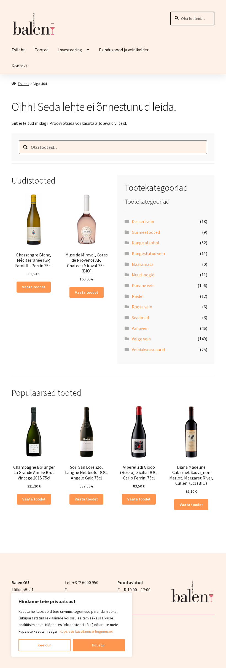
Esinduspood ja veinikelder (124, 49)
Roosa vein (142, 306)
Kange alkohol (145, 242)
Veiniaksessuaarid (148, 349)
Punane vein (143, 285)
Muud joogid (143, 274)
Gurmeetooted (146, 232)
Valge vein (141, 338)
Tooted (42, 49)
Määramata (143, 264)
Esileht (18, 49)
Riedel (138, 296)
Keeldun (44, 645)
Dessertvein (143, 221)
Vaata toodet (33, 286)
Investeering (70, 49)
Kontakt (20, 65)
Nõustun (99, 645)
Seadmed (140, 317)
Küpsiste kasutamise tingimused (86, 631)
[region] (71, 624)
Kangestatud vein (148, 253)
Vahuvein (140, 328)
